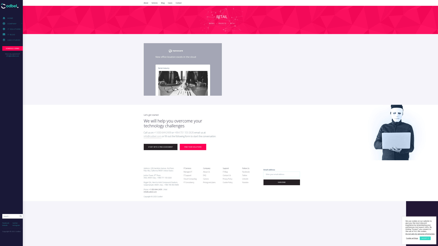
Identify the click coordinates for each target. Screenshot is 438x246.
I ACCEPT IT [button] (425, 238)
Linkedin (245, 179)
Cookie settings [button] (412, 238)
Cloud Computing (190, 179)
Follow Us (245, 168)
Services (155, 3)
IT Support (187, 175)
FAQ (204, 175)
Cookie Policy (227, 182)
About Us (206, 172)
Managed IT (188, 172)
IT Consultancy (189, 182)
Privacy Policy (227, 179)
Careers (206, 179)
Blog (162, 3)
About (146, 3)
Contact (179, 3)
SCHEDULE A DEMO (12, 48)
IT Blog (11, 34)
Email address (269, 170)
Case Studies (13, 40)
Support (226, 168)
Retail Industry (163, 68)
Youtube (245, 182)
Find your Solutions (193, 147)
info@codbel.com (12, 56)
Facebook (246, 172)
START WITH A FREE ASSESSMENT (160, 147)
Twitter (244, 175)
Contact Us (227, 175)
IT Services (187, 168)
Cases (170, 3)
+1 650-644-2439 (162, 132)
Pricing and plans (209, 182)
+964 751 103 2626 (184, 132)
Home (10, 18)
